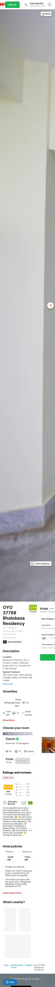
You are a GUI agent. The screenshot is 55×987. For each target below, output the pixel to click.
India (6, 965)
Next (50, 305)
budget (28, 965)
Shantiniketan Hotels (17, 966)
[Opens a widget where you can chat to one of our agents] (10, 982)
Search (12, 4)
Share (48, 14)
